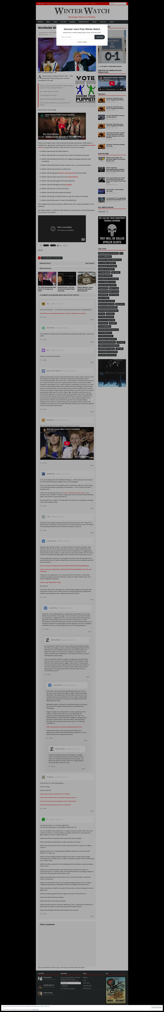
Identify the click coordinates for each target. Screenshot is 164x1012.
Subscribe (100, 37)
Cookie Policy (35, 1009)
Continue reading (82, 42)
